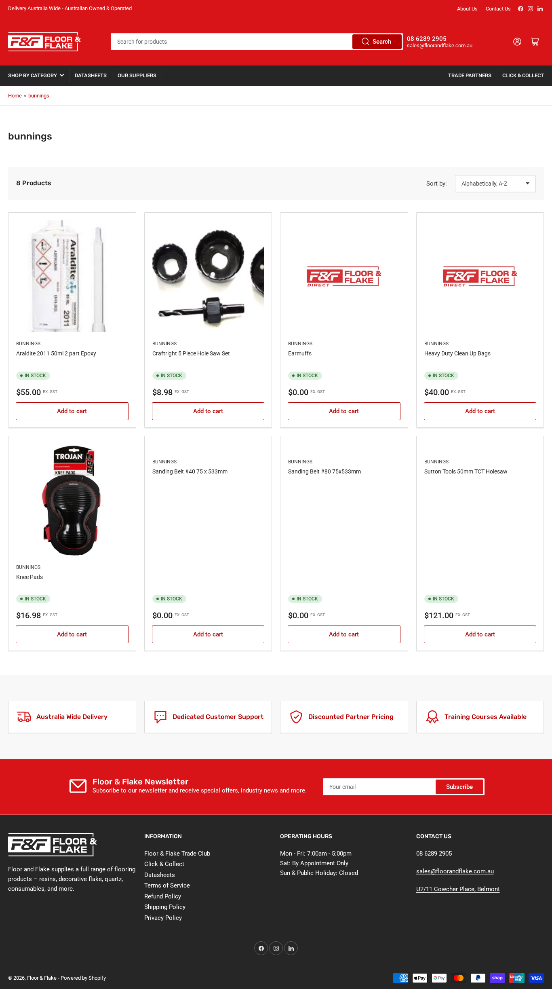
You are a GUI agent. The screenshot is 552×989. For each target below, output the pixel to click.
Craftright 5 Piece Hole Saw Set (191, 353)
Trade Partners (469, 75)
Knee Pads (29, 577)
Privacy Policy (163, 917)
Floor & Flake (42, 978)
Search (382, 41)
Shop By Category (32, 75)
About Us (467, 9)
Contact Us (498, 9)
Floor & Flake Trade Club (177, 853)
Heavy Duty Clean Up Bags (457, 353)
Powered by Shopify (83, 978)
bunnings (38, 96)
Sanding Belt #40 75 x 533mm (190, 471)
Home (15, 96)
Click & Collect (523, 75)
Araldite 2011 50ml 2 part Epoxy (56, 353)
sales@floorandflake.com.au (455, 871)
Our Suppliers (137, 75)
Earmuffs (300, 353)
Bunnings (28, 344)
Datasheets (91, 75)
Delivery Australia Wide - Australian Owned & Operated (70, 8)
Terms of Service (167, 885)
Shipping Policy (164, 907)
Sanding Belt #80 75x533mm (324, 471)
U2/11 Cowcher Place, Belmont (458, 889)
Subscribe (459, 786)
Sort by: (436, 183)
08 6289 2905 (434, 853)
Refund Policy (162, 896)
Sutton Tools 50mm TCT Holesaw (466, 471)
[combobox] (257, 41)
